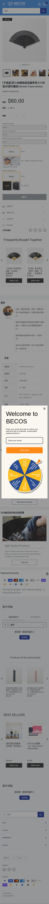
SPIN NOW (24, 450)
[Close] (44, 409)
